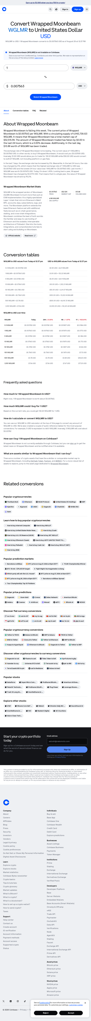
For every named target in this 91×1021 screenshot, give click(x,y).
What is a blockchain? (12, 901)
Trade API (51, 914)
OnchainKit (52, 921)
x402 (49, 910)
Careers (6, 817)
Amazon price (53, 995)
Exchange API (53, 946)
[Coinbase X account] (3, 1001)
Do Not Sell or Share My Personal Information (23, 853)
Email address (52, 736)
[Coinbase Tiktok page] (25, 1001)
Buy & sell (51, 814)
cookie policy (45, 1003)
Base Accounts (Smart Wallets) (60, 903)
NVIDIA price (52, 984)
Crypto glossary (10, 886)
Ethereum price (54, 969)
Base (49, 893)
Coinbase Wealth (54, 825)
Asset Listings (53, 844)
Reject (45, 1013)
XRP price (51, 976)
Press (5, 828)
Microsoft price (54, 991)
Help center (8, 920)
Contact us (8, 923)
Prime (49, 863)
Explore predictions (55, 835)
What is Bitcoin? (10, 893)
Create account (10, 927)
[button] (86, 9)
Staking (50, 866)
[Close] (85, 1003)
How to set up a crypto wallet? (16, 904)
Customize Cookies (76, 1005)
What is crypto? (10, 897)
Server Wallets (53, 896)
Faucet (50, 942)
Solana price (52, 972)
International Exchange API (59, 950)
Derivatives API (53, 957)
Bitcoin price (52, 965)
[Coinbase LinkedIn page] (11, 1001)
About (5, 814)
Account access (10, 941)
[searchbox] (81, 86)
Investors (7, 835)
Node (49, 932)
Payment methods (11, 938)
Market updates (10, 890)
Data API (50, 925)
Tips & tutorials (10, 883)
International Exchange (57, 873)
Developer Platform (56, 889)
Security (7, 832)
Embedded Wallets (55, 900)
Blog (5, 825)
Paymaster (51, 918)
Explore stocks (9, 869)
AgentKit (51, 935)
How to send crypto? (12, 908)
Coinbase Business (55, 847)
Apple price (52, 988)
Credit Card (52, 828)
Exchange (51, 870)
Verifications (52, 928)
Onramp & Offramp (55, 907)
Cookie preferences (12, 849)
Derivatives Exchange (56, 877)
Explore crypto (9, 865)
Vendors (7, 839)
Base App (51, 817)
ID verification (9, 930)
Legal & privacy (10, 842)
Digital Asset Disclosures (14, 857)
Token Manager (53, 854)
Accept (71, 1013)
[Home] (4, 9)
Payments (51, 851)
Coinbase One (53, 821)
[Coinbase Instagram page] (18, 1001)
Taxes (5, 911)
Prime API (51, 953)
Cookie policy (9, 846)
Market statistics (10, 872)
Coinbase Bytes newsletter (15, 876)
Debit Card (51, 832)
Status (6, 948)
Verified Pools (53, 881)
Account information (12, 934)
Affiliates (7, 821)
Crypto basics (9, 879)
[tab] (6, 110)
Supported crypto (11, 945)
